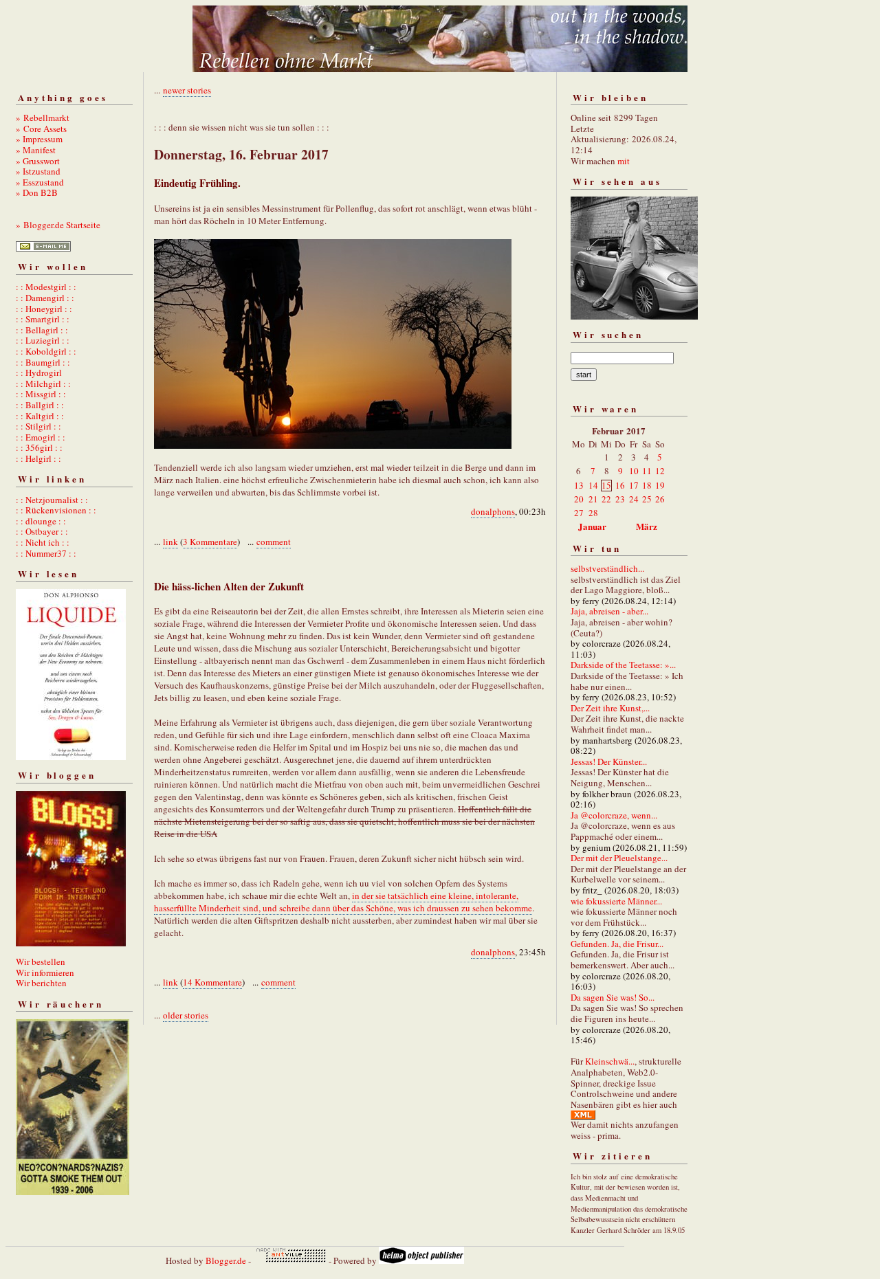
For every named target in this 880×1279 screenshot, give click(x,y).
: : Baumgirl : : (43, 362)
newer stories (187, 90)
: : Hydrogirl (39, 372)
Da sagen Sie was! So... (612, 997)
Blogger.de (226, 1260)
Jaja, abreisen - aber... (609, 611)
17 (634, 485)
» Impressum (39, 139)
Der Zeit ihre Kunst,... (610, 708)
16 (620, 485)
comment (273, 541)
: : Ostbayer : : (42, 531)
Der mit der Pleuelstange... (619, 858)
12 (660, 471)
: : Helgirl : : (38, 458)
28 (593, 513)
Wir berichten (41, 983)
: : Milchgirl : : (43, 383)
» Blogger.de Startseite (58, 225)
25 (647, 499)
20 (579, 499)
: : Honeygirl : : (44, 308)
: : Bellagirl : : (42, 330)
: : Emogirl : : (40, 437)
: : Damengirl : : (45, 297)
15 (606, 485)
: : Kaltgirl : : (40, 416)
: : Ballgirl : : (40, 405)
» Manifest (36, 150)
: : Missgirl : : (41, 394)
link (170, 541)
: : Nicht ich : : (42, 542)
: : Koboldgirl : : (46, 351)
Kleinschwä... (610, 1061)
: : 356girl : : (39, 447)
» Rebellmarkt (42, 117)
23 (620, 499)
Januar (592, 526)
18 (647, 485)
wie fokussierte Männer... (616, 901)
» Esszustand (40, 182)
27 (579, 513)
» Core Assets (41, 128)
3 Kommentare (210, 541)
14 (593, 485)
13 (579, 485)
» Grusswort (38, 161)
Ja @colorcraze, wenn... (614, 815)
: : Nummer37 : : (46, 553)
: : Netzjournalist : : (52, 499)
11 (647, 471)
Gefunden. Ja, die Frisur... (617, 943)
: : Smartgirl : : (42, 319)
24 (634, 499)
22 (606, 499)
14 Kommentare (212, 982)
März (646, 526)
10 (634, 471)
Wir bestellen (40, 961)
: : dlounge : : (41, 521)
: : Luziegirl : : (42, 340)
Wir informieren (45, 972)
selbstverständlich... (607, 568)
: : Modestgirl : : (46, 286)
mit (623, 161)
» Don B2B (37, 192)
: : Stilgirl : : (38, 426)
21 (593, 499)
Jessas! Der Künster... (609, 761)
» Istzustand (38, 171)
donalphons (493, 511)
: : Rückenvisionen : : (56, 510)
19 (660, 485)
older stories (185, 1015)
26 (660, 499)
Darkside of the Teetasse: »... (623, 664)
